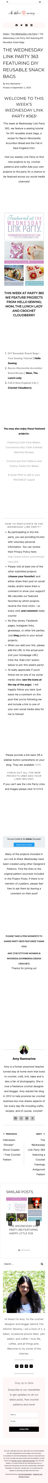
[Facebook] (16, 25)
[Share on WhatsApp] (3, 756)
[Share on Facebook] (3, 726)
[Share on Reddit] (3, 751)
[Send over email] (3, 741)
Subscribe (24, 1429)
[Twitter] (21, 25)
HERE (38, 789)
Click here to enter (24, 844)
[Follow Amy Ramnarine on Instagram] (21, 1118)
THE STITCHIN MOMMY (25, 1474)
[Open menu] (40, 2)
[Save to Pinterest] (3, 736)
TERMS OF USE (37, 1474)
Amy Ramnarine (13, 83)
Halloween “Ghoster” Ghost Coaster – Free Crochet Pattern (11, 1147)
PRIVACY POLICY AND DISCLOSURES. (23, 1461)
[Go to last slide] (10, 1223)
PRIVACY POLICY (24, 1477)
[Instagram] (26, 25)
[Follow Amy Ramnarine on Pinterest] (26, 1118)
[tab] (19, 1250)
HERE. (38, 764)
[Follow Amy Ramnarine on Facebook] (15, 1118)
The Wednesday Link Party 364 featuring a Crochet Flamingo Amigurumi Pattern (36, 1154)
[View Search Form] (7, 1)
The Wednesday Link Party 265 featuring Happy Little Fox (24, 1230)
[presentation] (24, 1209)
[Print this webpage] (3, 746)
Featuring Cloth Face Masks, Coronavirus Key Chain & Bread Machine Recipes (24, 447)
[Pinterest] (31, 25)
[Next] (38, 1223)
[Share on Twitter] (3, 731)
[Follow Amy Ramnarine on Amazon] (32, 1118)
